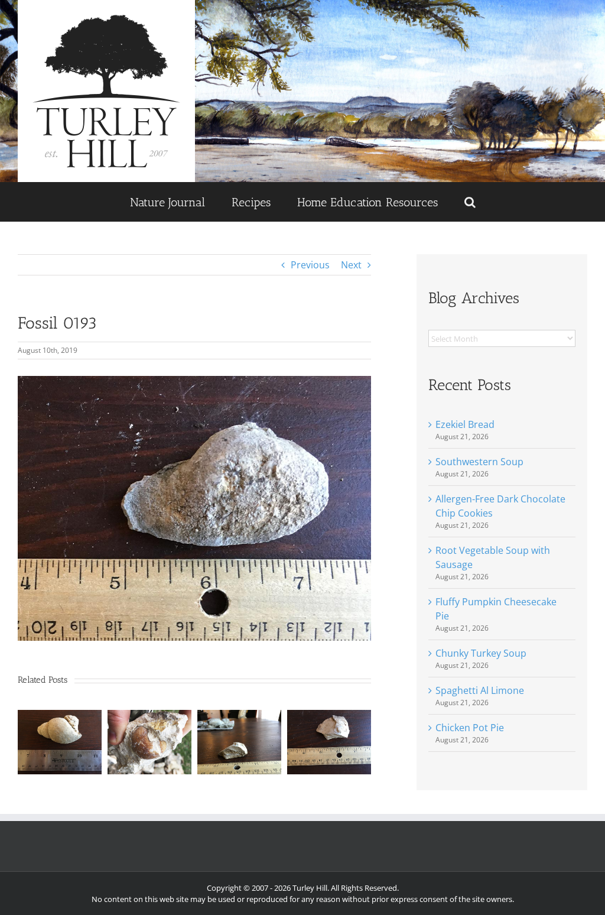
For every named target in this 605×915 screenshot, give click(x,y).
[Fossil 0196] (239, 716)
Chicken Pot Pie (469, 727)
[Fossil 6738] (60, 716)
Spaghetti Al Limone (479, 690)
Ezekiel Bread (465, 424)
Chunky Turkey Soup (480, 653)
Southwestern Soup (479, 461)
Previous (310, 264)
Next (351, 264)
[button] (470, 202)
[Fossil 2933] (149, 716)
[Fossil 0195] (329, 716)
